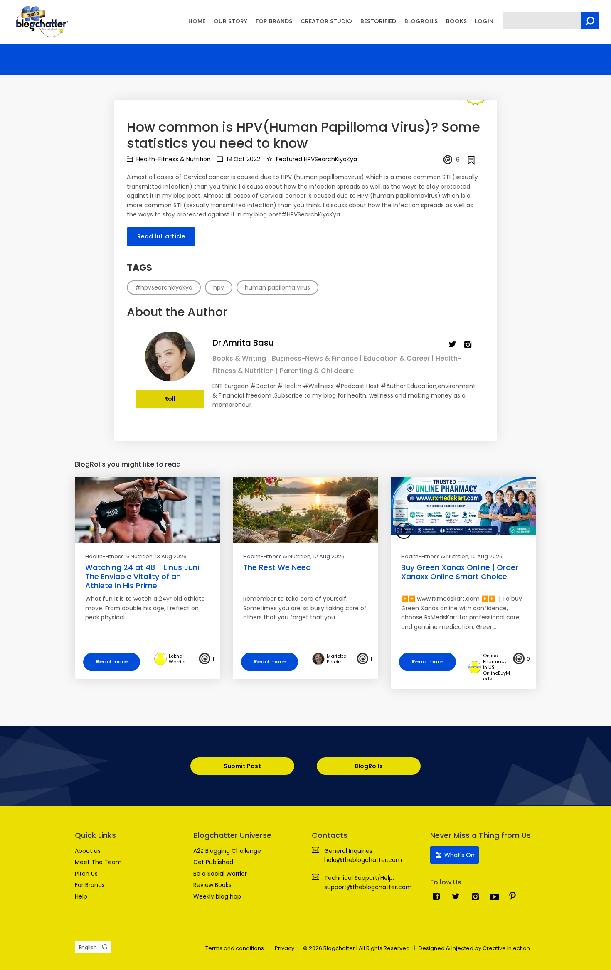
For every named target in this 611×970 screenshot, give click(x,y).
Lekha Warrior (177, 659)
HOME (196, 21)
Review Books (212, 885)
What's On (459, 855)
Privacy (284, 948)
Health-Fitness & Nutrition (173, 159)
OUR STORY (230, 21)
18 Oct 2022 (242, 159)
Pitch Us (86, 873)
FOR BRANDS (274, 21)
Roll (169, 399)
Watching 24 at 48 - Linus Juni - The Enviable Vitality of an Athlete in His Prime (145, 576)
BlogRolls (369, 766)
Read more (112, 661)
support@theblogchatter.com (368, 887)
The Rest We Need (277, 567)
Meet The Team (98, 862)
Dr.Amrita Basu (243, 343)
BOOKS (456, 21)
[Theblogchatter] (40, 21)
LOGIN (484, 21)
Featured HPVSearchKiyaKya (315, 159)
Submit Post (242, 766)
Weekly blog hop (217, 896)
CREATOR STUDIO (326, 21)
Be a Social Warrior (220, 873)
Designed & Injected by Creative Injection (474, 948)
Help (81, 896)
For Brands (90, 885)
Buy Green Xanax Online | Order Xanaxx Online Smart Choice (459, 572)
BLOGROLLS (421, 21)
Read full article (161, 236)
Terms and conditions (234, 948)
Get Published (213, 862)
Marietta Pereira (337, 659)
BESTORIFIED (378, 21)
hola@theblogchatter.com (363, 860)
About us (88, 851)
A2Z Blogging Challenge (227, 851)
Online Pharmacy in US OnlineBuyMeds (496, 667)
